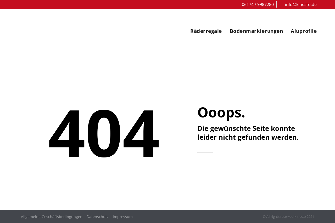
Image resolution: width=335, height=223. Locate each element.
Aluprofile (304, 31)
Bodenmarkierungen (256, 31)
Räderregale (206, 31)
